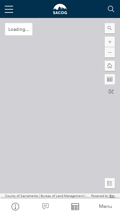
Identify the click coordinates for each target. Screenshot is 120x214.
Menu (105, 206)
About (15, 206)
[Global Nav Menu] (9, 9)
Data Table (75, 206)
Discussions (45, 206)
